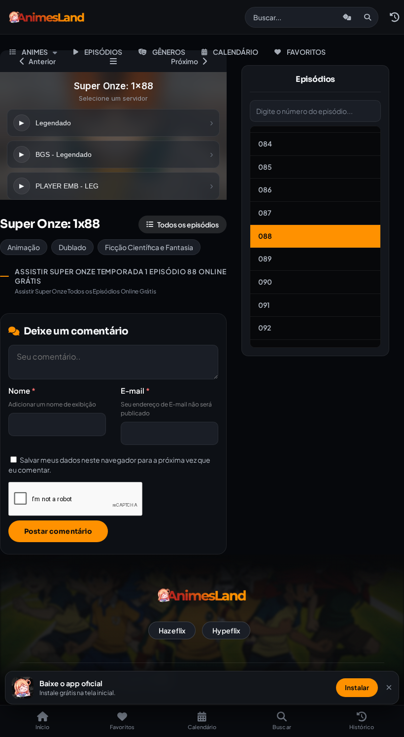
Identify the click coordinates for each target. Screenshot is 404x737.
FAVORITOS (306, 51)
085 (265, 166)
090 (265, 281)
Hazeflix (172, 630)
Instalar (357, 687)
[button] (394, 17)
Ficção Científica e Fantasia (149, 247)
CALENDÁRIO (235, 51)
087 (264, 212)
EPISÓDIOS (103, 51)
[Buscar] (367, 17)
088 (265, 235)
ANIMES (35, 51)
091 (263, 304)
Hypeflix (226, 630)
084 (265, 143)
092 (264, 327)
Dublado (72, 247)
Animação (23, 247)
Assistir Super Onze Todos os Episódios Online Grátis (85, 291)
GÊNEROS (168, 51)
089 (264, 258)
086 (264, 189)
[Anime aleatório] (347, 17)
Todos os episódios (188, 224)
